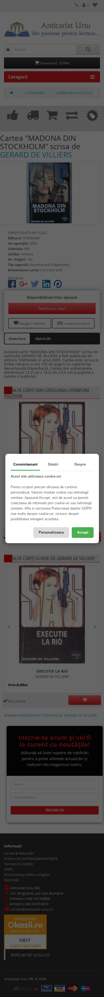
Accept (82, 532)
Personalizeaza (51, 532)
